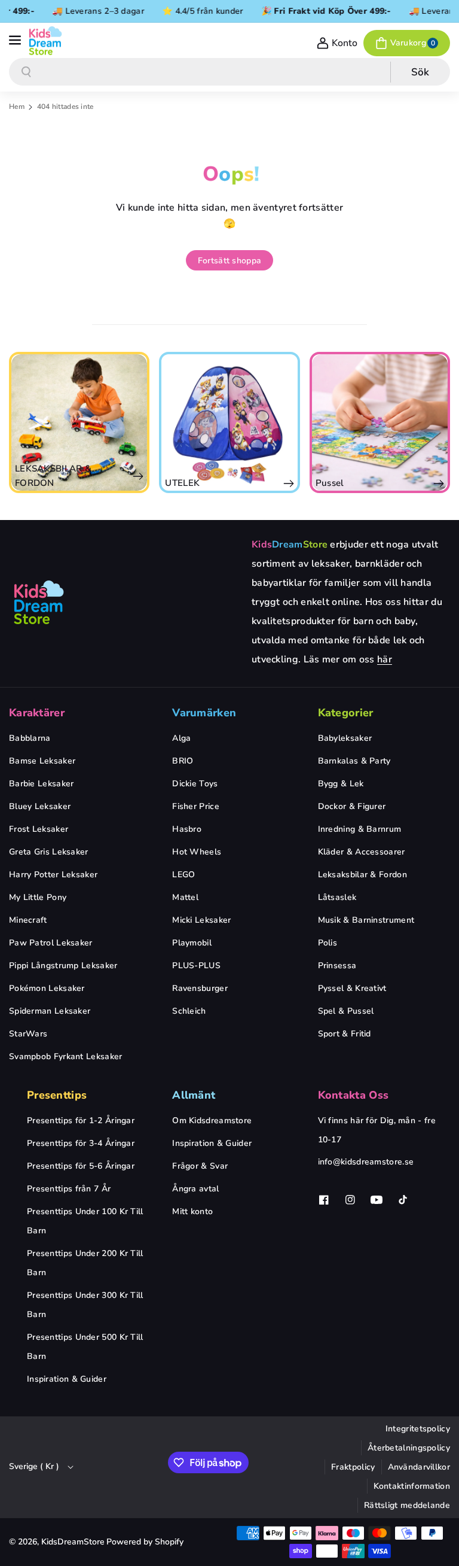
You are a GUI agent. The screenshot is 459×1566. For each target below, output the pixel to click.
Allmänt (193, 1095)
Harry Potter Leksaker (53, 874)
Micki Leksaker (201, 920)
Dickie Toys (195, 783)
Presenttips (57, 1095)
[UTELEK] (229, 422)
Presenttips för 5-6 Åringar (80, 1166)
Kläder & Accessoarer (361, 852)
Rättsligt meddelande (407, 1505)
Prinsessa (337, 965)
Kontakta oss (353, 1095)
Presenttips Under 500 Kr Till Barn (85, 1346)
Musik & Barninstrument (366, 920)
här (384, 659)
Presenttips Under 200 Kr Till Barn (85, 1263)
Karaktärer (37, 713)
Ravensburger (200, 988)
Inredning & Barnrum (360, 829)
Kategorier (346, 713)
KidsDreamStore (73, 1541)
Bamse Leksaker (42, 761)
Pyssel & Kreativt (352, 988)
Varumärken (204, 713)
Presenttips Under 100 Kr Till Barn (85, 1221)
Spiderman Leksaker (49, 1011)
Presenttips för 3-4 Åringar (80, 1143)
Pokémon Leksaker (47, 988)
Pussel (330, 483)
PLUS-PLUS (196, 965)
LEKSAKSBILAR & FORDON (53, 476)
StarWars (28, 1033)
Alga (181, 738)
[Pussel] (380, 422)
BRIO (182, 761)
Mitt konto (192, 1211)
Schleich (189, 1011)
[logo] (39, 602)
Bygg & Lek (341, 783)
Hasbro (186, 829)
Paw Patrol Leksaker (51, 942)
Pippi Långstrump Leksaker (63, 965)
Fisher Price (195, 806)
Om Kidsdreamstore (212, 1120)
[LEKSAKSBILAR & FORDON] (79, 422)
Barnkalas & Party (354, 761)
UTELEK (182, 483)
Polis (328, 942)
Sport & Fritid (344, 1033)
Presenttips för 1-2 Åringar (80, 1120)
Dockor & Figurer (352, 806)
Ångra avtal (195, 1188)
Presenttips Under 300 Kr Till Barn (85, 1305)
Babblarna (30, 738)
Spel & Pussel (346, 1011)
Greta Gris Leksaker (48, 852)
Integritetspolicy (417, 1428)
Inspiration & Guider (66, 1379)
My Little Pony (37, 897)
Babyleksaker (345, 738)
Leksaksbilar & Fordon (362, 874)
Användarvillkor (419, 1467)
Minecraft (28, 920)
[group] (79, 422)
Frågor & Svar (200, 1166)
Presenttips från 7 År (69, 1188)
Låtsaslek (337, 897)
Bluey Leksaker (40, 806)
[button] (16, 41)
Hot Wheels (196, 852)
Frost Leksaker (38, 829)
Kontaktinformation (412, 1486)
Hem (17, 106)
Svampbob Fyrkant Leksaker (66, 1056)
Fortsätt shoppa (230, 260)
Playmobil (192, 942)
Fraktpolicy (353, 1467)
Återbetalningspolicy (409, 1448)
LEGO (183, 874)
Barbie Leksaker (41, 783)
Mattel (185, 897)
